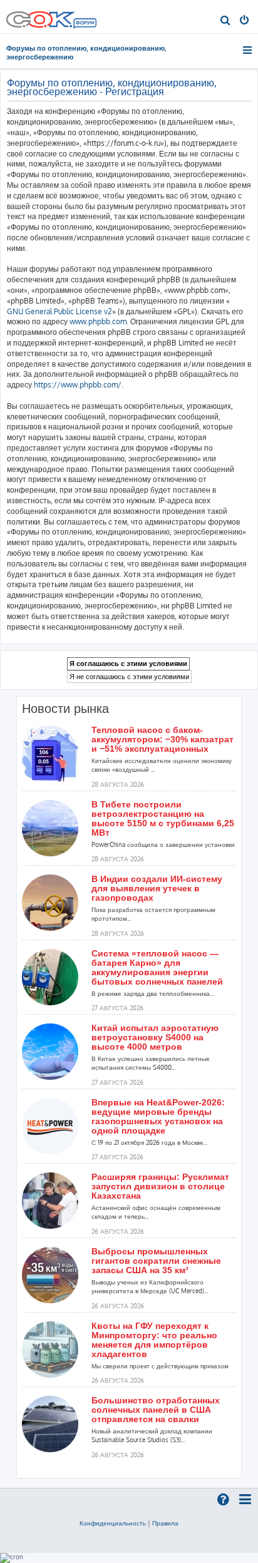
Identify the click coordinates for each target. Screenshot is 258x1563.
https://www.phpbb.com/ (77, 384)
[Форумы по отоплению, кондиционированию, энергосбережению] (84, 24)
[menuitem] (225, 21)
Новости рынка (65, 708)
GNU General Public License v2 (59, 311)
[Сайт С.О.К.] (51, 16)
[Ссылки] (248, 50)
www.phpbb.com (98, 321)
